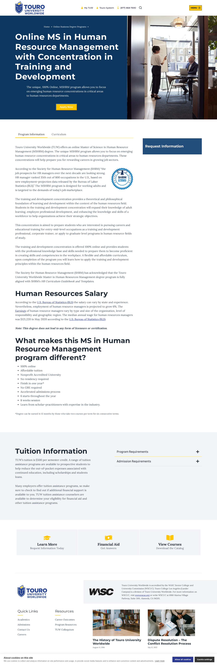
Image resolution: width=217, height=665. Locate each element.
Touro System (106, 7)
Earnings (20, 310)
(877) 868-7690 (128, 7)
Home (47, 26)
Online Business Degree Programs (69, 26)
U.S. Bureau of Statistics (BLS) (55, 302)
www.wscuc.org (142, 595)
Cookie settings (204, 659)
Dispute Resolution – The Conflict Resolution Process (169, 641)
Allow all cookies (183, 659)
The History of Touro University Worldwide (117, 641)
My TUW (88, 7)
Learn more (159, 661)
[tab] (31, 134)
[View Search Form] (140, 8)
